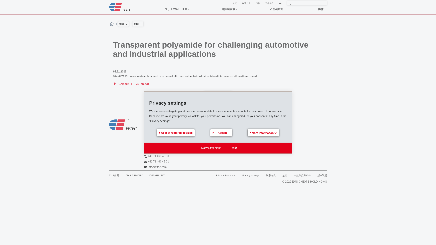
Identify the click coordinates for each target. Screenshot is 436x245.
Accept (222, 132)
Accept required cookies (177, 132)
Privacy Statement (210, 147)
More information (263, 133)
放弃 (234, 147)
